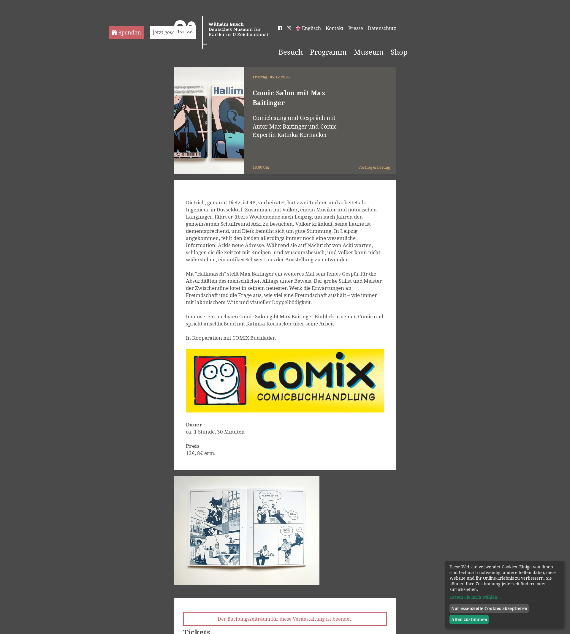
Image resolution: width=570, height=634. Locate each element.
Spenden (129, 32)
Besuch (290, 52)
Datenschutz (382, 28)
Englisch (311, 28)
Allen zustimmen (469, 619)
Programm (328, 52)
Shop (399, 52)
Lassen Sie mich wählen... (475, 597)
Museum (369, 52)
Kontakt (334, 28)
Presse (355, 28)
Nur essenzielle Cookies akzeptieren (489, 608)
